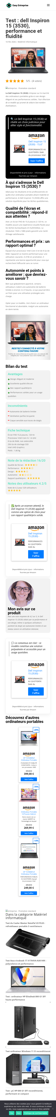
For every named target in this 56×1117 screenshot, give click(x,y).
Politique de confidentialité (35, 1113)
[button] (21, 88)
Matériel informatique (27, 42)
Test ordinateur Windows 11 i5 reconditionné (28, 1051)
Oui (11, 1113)
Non (19, 1113)
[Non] (52, 1108)
